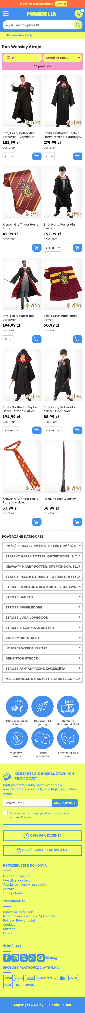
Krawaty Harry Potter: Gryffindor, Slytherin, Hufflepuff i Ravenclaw (44, 566)
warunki (14, 817)
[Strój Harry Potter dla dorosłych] (22, 284)
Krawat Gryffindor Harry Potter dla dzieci (20, 500)
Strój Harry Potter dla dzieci (59, 226)
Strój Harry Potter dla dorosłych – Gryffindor (19, 135)
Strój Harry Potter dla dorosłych (18, 318)
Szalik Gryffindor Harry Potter (60, 318)
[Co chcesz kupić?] (6, 14)
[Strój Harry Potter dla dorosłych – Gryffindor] (22, 101)
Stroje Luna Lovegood (27, 617)
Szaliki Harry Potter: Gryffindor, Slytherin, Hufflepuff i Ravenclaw (44, 556)
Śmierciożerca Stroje (26, 648)
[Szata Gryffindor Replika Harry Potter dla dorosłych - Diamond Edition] (63, 101)
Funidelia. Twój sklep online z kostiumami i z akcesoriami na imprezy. (42, 14)
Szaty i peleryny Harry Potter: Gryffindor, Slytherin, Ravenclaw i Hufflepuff (44, 577)
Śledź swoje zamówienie (45, 850)
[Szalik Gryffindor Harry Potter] (63, 284)
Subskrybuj (65, 803)
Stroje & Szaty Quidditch (30, 628)
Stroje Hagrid (19, 597)
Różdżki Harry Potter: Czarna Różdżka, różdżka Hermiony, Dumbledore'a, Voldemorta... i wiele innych (44, 546)
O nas (7, 933)
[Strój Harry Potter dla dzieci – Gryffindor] (63, 375)
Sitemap (9, 929)
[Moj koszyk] (79, 14)
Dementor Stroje (22, 658)
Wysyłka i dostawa (17, 880)
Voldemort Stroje (23, 638)
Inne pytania (13, 893)
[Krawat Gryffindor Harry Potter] (22, 192)
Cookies (9, 924)
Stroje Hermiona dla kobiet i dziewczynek (44, 587)
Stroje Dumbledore (24, 607)
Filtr (15, 58)
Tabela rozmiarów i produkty (24, 884)
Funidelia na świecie (18, 912)
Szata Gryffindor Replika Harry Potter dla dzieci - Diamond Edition (20, 409)
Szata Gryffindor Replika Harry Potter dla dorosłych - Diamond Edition (63, 135)
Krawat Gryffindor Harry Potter (20, 226)
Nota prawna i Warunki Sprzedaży (29, 916)
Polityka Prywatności (19, 920)
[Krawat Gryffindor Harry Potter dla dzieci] (22, 466)
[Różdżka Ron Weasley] (63, 466)
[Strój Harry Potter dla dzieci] (63, 192)
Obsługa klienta (45, 835)
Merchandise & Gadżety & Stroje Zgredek (44, 679)
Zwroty (8, 889)
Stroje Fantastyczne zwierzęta (35, 668)
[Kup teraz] (37, 156)
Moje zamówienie (16, 876)
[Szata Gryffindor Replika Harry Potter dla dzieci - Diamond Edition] (22, 375)
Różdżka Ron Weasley (60, 499)
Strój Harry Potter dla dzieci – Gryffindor (59, 409)
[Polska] (7, 958)
